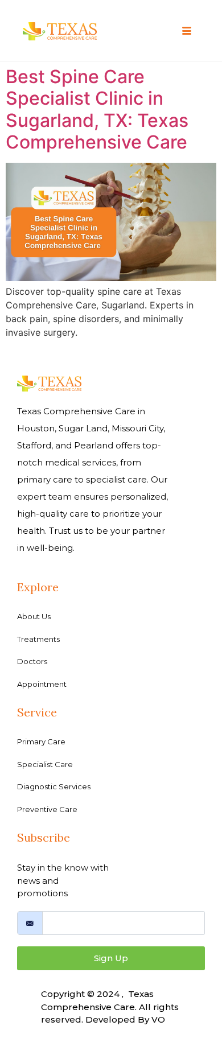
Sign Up (111, 958)
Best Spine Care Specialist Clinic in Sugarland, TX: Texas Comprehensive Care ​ (99, 109)
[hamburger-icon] (186, 31)
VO (158, 1019)
